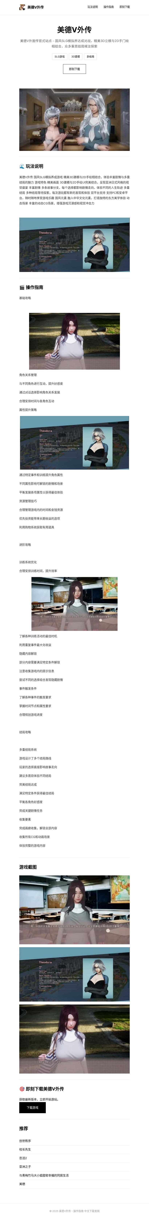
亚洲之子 (25, 1166)
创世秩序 (25, 1141)
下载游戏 (32, 1107)
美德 (22, 1184)
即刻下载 (125, 6)
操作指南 (109, 6)
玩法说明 (93, 6)
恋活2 (23, 1158)
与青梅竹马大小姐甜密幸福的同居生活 (44, 1175)
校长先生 (25, 1149)
